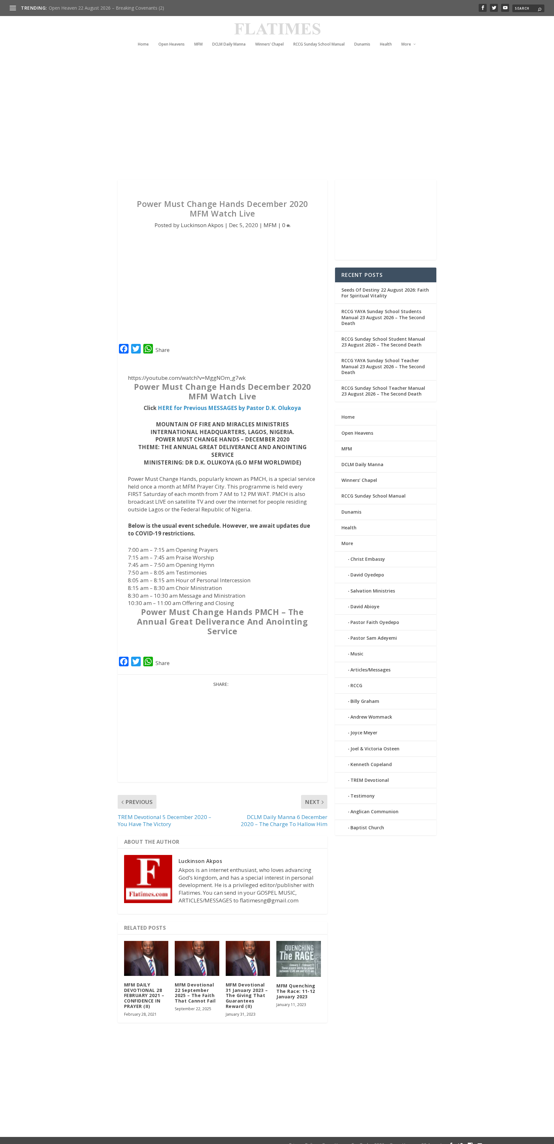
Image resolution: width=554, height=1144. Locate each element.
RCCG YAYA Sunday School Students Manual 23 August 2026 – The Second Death (383, 317)
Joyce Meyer (363, 733)
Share (162, 350)
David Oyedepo (367, 575)
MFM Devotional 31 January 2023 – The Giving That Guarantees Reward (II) (247, 995)
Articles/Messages (370, 670)
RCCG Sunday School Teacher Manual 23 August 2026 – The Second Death (383, 391)
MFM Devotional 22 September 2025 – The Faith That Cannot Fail (195, 993)
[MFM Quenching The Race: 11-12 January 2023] (298, 959)
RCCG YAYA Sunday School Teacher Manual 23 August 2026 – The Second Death (383, 366)
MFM (198, 44)
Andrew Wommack (371, 717)
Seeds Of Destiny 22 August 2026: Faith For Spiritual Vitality (385, 293)
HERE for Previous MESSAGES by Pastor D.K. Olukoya (229, 408)
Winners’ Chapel (269, 44)
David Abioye (364, 606)
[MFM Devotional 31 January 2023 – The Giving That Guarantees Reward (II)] (248, 958)
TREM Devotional (369, 780)
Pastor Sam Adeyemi (373, 638)
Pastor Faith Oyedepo (374, 622)
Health (386, 44)
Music (356, 654)
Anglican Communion (374, 811)
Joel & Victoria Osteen (374, 749)
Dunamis (362, 44)
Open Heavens (171, 44)
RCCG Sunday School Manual (319, 44)
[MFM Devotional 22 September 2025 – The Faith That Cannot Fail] (197, 958)
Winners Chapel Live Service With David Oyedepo (99, 8)
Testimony (362, 796)
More (406, 44)
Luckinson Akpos (202, 225)
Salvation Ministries (372, 591)
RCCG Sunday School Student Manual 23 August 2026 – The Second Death (383, 342)
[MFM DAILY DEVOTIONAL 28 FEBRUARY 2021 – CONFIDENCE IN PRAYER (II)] (146, 958)
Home (143, 44)
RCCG (356, 685)
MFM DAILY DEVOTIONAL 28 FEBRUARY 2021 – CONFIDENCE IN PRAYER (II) (144, 995)
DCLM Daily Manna (229, 44)
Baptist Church (367, 827)
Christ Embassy (367, 559)
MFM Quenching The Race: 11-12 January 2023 (295, 991)
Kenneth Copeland (371, 764)
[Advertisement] (264, 122)
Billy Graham (364, 701)
